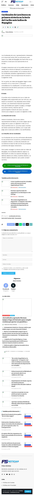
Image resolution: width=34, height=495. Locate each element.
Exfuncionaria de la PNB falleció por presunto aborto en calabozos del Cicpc (21, 373)
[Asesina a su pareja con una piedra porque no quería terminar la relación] (6, 394)
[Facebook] (5, 287)
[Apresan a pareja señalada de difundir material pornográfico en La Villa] (6, 404)
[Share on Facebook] (5, 27)
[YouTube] (7, 474)
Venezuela (18, 218)
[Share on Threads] (15, 27)
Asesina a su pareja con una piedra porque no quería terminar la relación (19, 394)
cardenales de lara (14, 216)
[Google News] (9, 474)
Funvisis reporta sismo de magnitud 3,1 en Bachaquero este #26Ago (21, 192)
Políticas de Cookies (8, 482)
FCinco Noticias (9, 32)
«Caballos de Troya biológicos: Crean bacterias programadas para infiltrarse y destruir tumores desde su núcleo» (15, 341)
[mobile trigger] (3, 2)
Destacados (15, 187)
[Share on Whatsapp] (10, 27)
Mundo (12, 315)
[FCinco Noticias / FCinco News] (17, 1)
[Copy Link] (18, 27)
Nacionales (21, 196)
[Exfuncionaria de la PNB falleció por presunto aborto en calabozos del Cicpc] (6, 373)
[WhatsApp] (14, 474)
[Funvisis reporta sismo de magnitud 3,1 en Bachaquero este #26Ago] (5, 193)
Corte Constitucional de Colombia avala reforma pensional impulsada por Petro (21, 183)
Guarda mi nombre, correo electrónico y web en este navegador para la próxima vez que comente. (16, 268)
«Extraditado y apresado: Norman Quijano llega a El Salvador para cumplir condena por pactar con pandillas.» (16, 320)
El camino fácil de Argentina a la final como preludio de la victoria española (12, 435)
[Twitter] (13, 287)
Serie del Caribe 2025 (8, 218)
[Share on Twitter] (8, 27)
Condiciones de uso (14, 492)
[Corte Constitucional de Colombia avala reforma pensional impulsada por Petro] (5, 184)
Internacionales (22, 187)
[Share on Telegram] (13, 27)
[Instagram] (12, 474)
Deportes (4, 11)
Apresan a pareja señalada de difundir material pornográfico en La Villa (21, 403)
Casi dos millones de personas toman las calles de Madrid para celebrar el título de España (11, 444)
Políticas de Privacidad (9, 485)
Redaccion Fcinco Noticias (11, 324)
